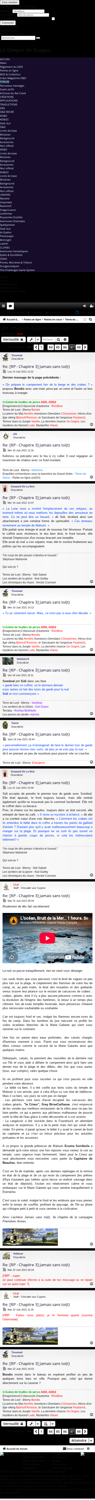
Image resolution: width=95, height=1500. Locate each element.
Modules (5, 134)
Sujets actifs (7, 89)
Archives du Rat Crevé (13, 93)
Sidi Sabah (40, 574)
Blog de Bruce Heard (34, 1461)
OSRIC (3, 258)
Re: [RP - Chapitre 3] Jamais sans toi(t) (36, 366)
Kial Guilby (41, 578)
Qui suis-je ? (10, 566)
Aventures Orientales (12, 221)
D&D (3, 127)
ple (15, 433)
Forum (4, 81)
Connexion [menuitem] (85, 306)
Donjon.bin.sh (60, 1457)
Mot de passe (8, 14)
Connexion (8, 22)
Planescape (6, 236)
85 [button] (58, 347)
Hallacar (18, 1253)
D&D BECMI (7, 111)
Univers (5, 194)
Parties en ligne (9, 70)
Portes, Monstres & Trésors (16, 262)
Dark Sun (5, 123)
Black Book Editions (63, 1453)
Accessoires (6, 142)
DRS (2, 108)
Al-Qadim (5, 232)
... (3, 312)
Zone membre (10, 2)
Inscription (55, 312)
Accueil (5, 59)
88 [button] (79, 347)
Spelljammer (7, 224)
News (3, 63)
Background (7, 138)
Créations (7, 97)
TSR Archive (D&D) (33, 1457)
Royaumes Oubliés (11, 217)
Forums (11, 306)
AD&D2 (4, 119)
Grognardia (58, 1464)
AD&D (3, 115)
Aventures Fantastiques (14, 251)
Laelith (4, 243)
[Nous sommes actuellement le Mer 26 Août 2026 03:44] (84, 319)
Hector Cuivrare (46, 582)
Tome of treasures (62, 1468)
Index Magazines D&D (13, 78)
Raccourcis (4, 306)
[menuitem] (78, 305)
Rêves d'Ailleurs (31, 1464)
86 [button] (65, 347)
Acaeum (57, 1461)
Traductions (8, 104)
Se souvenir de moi (10, 18)
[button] (29, 347)
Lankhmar (6, 213)
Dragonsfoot (29, 1468)
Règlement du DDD (11, 66)
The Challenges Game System (17, 270)
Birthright (5, 240)
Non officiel (7, 145)
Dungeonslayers (9, 266)
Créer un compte (9, 26)
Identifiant (5, 11)
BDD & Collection (10, 74)
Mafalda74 (23, 659)
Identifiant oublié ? (10, 30)
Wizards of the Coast (34, 1453)
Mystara (4, 198)
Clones (5, 247)
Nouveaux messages (12, 85)
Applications (9, 100)
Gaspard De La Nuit (23, 486)
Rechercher (17, 312)
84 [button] (51, 347)
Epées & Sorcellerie (11, 255)
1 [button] (41, 347)
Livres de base (8, 130)
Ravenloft (6, 206)
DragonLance (8, 210)
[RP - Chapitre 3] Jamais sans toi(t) (36, 328)
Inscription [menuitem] (92, 306)
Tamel (14, 723)
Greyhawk (6, 202)
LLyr (20, 333)
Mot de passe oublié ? (12, 34)
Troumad (17, 355)
